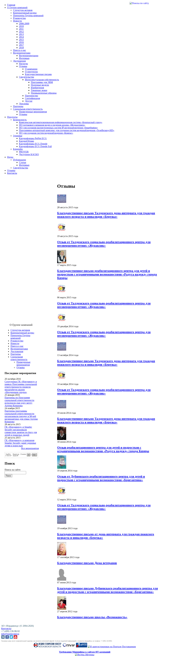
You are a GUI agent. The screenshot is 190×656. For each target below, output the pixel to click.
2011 (21, 29)
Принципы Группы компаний (28, 15)
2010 (21, 26)
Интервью (24, 58)
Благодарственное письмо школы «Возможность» (92, 617)
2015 (21, 39)
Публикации (19, 159)
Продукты (12, 117)
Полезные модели (40, 85)
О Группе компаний (17, 7)
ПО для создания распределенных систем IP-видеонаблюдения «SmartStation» (58, 127)
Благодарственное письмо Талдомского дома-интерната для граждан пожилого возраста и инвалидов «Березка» (106, 214)
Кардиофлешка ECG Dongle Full (35, 146)
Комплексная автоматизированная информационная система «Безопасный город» (60, 122)
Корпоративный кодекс (25, 13)
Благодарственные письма (38, 74)
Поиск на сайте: (13, 469)
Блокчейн (18, 149)
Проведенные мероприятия (33, 111)
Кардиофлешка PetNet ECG (33, 138)
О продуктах (31, 71)
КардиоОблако (26, 141)
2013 (21, 34)
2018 (21, 47)
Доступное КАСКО (29, 154)
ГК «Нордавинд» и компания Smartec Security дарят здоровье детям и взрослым (20, 443)
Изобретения (37, 87)
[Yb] (15, 637)
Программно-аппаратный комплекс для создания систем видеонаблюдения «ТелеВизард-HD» (66, 130)
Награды (23, 63)
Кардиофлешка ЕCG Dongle (33, 143)
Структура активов (23, 10)
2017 (21, 45)
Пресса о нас (19, 50)
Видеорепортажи (21, 53)
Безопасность (20, 119)
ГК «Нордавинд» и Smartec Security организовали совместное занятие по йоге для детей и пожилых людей (21, 431)
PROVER (24, 151)
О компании (31, 69)
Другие (28, 101)
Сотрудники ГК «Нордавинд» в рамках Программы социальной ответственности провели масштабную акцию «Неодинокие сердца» (21, 387)
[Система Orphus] (21, 457)
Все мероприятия (30, 448)
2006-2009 (24, 23)
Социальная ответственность (28, 109)
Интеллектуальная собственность (42, 79)
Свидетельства (26, 77)
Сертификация (32, 98)
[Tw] (11, 637)
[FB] (7, 637)
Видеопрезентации (28, 55)
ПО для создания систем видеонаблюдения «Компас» (46, 133)
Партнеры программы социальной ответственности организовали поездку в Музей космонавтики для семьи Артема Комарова (21, 416)
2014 (21, 37)
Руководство (19, 18)
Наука (10, 157)
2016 (21, 42)
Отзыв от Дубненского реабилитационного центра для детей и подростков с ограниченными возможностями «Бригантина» (101, 478)
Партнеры (18, 106)
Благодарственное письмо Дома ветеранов (87, 563)
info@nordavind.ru (10, 634)
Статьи (22, 162)
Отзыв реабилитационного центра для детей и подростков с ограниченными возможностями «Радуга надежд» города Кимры (103, 449)
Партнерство (31, 95)
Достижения (19, 61)
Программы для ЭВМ (42, 82)
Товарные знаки (39, 90)
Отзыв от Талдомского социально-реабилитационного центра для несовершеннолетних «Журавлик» (104, 243)
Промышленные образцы (44, 93)
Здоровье (17, 135)
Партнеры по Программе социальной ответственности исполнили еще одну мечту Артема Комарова (19, 401)
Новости (17, 21)
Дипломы (24, 103)
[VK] (3, 637)
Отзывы (23, 66)
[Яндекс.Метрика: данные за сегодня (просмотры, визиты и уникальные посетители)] (84, 654)
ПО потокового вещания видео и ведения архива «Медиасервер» (52, 125)
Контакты (12, 173)
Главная (11, 5)
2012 (21, 31)
